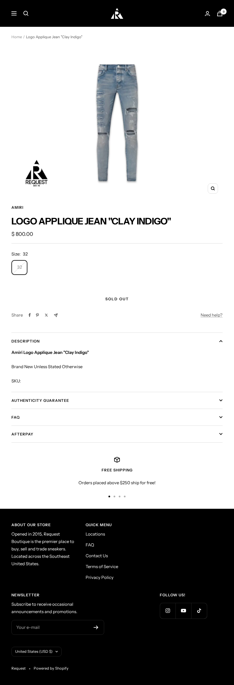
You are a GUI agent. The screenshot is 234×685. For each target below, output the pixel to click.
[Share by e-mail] (56, 315)
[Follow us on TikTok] (199, 611)
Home (16, 37)
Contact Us (97, 555)
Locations (95, 534)
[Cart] (220, 13)
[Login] (207, 13)
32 (19, 267)
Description (25, 341)
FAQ (15, 417)
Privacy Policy (100, 577)
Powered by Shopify (51, 668)
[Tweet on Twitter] (46, 315)
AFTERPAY (22, 434)
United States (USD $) (34, 651)
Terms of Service (102, 566)
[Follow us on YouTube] (183, 611)
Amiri (17, 207)
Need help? (212, 315)
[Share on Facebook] (30, 315)
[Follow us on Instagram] (167, 611)
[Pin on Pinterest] (37, 315)
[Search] (26, 13)
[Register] (96, 627)
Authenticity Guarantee (40, 400)
